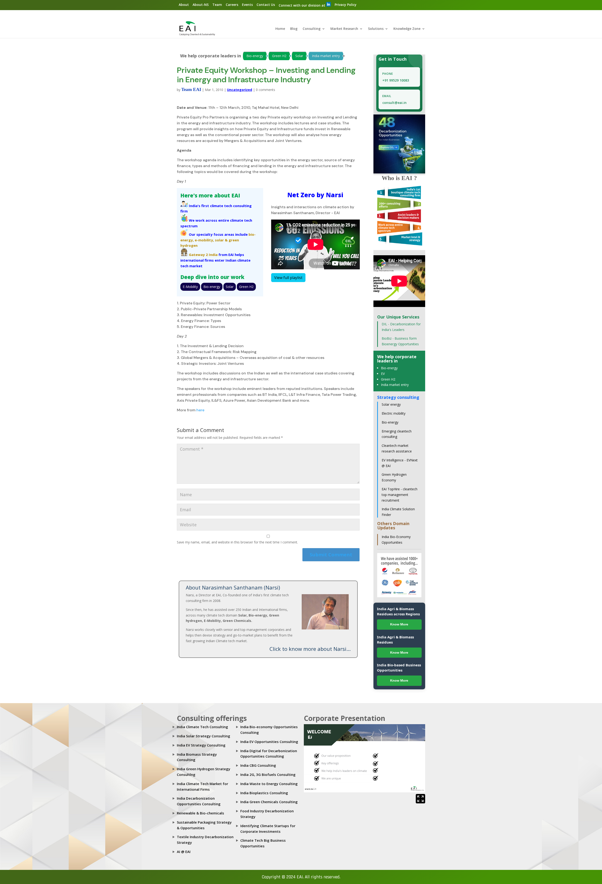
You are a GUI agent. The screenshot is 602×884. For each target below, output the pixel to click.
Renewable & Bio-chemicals (200, 813)
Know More (399, 624)
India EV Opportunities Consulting (269, 741)
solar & (221, 240)
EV (383, 373)
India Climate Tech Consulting (202, 726)
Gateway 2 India (203, 254)
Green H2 (279, 56)
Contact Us (266, 4)
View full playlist (288, 277)
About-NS (201, 4)
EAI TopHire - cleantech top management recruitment (399, 495)
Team (217, 4)
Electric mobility (393, 413)
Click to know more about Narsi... (310, 648)
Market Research (344, 29)
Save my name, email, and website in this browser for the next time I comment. (237, 542)
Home (280, 29)
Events (247, 4)
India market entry (326, 56)
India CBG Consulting (258, 765)
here (200, 410)
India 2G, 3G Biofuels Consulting (268, 774)
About (184, 4)
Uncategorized (239, 89)
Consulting (312, 29)
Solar (299, 56)
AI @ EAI (183, 851)
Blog (293, 29)
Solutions (376, 29)
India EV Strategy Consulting (201, 745)
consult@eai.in (394, 102)
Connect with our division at (302, 5)
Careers (232, 4)
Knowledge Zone (406, 29)
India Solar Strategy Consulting (203, 736)
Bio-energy (254, 56)
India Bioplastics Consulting (264, 792)
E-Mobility (190, 286)
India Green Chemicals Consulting (269, 801)
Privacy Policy (345, 4)
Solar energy (391, 404)
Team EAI (191, 89)
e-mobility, (204, 240)
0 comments (265, 89)
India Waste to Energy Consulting (269, 783)
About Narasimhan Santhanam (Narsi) (233, 587)
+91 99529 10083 (395, 80)
